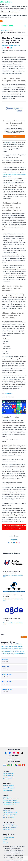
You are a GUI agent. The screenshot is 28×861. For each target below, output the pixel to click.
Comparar (14, 136)
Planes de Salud (17, 45)
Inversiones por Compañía (9, 787)
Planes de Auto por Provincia (9, 814)
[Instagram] (19, 542)
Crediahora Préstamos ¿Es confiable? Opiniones (12, 648)
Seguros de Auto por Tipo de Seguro (11, 802)
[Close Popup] (1, 21)
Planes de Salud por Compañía (10, 825)
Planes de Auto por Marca (9, 816)
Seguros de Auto (7, 797)
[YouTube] (16, 542)
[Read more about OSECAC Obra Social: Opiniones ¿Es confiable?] (14, 586)
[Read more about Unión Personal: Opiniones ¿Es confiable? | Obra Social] (14, 562)
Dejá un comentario (6, 575)
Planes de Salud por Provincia (9, 827)
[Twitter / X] (11, 542)
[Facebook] (2, 47)
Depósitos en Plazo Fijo (8, 785)
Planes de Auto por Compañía (10, 812)
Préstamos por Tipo (7, 778)
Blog (4, 841)
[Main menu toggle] (25, 25)
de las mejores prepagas (10, 142)
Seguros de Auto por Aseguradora (10, 798)
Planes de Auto (6, 810)
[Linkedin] (11, 47)
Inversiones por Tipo (7, 790)
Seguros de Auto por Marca (9, 804)
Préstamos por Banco (8, 775)
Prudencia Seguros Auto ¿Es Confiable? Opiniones (12, 651)
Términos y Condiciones (8, 837)
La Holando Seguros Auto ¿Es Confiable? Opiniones (13, 653)
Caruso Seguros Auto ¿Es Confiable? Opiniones (12, 646)
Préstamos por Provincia (8, 777)
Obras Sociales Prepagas (8, 824)
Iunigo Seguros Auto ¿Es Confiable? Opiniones (11, 644)
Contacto (5, 839)
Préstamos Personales (8, 773)
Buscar (2, 634)
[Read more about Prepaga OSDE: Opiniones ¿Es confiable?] (14, 610)
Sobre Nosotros (6, 836)
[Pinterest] (8, 47)
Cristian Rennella (8, 393)
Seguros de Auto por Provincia (10, 800)
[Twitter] (5, 47)
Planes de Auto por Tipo (8, 817)
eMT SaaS (5, 843)
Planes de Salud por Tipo (8, 829)
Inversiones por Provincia (8, 788)
